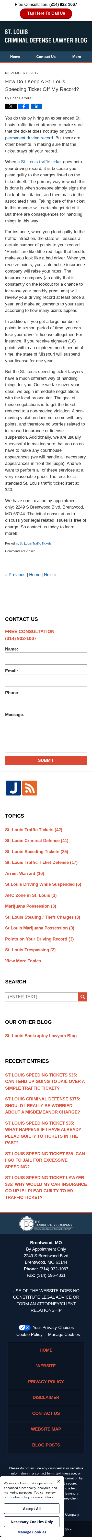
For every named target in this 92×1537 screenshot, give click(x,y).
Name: (11, 649)
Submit (46, 760)
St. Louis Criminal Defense (36, 840)
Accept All (32, 1508)
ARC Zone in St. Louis (31, 895)
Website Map (46, 1429)
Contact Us (46, 57)
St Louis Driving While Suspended (43, 884)
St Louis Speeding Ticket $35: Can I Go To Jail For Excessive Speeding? (45, 1160)
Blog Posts (46, 1445)
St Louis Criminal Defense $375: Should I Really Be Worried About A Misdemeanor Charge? (42, 1106)
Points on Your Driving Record (39, 939)
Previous (15, 574)
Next (50, 574)
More (76, 57)
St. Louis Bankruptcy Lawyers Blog (41, 1035)
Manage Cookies (64, 1334)
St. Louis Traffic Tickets (35, 543)
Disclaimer (46, 1397)
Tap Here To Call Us (46, 13)
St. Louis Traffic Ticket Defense (41, 862)
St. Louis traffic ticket (41, 161)
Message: (14, 714)
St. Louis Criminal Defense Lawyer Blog (46, 36)
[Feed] (29, 788)
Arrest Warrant (24, 873)
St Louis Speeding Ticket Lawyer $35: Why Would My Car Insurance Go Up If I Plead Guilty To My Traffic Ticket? (46, 1187)
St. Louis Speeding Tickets (36, 851)
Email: (11, 670)
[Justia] (13, 788)
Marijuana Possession (30, 906)
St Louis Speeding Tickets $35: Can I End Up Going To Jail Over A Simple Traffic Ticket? (45, 1082)
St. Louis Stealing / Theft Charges (42, 917)
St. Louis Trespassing (30, 949)
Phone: (12, 692)
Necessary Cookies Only (32, 1521)
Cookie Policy (29, 1334)
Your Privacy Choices (53, 1327)
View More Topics (23, 961)
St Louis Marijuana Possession (39, 928)
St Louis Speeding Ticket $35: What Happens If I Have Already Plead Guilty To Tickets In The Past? (43, 1133)
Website (46, 1365)
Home (15, 57)
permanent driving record (29, 137)
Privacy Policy (46, 1381)
